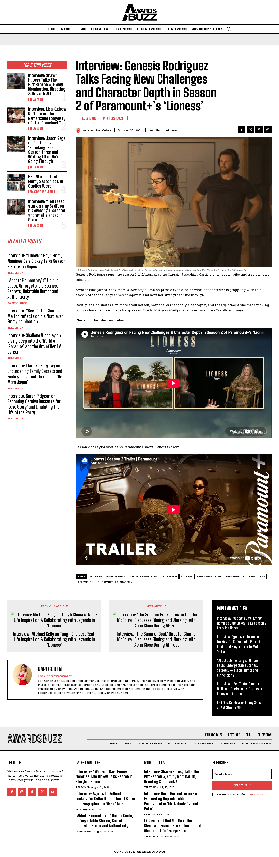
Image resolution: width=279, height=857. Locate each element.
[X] (250, 129)
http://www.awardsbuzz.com (55, 675)
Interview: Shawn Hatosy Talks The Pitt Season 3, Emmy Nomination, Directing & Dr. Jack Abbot (46, 84)
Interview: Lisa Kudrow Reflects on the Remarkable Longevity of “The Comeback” (47, 115)
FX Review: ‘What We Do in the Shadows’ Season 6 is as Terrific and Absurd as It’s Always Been (172, 825)
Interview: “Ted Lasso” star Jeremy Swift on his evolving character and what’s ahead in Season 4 (47, 210)
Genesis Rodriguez (144, 576)
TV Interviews (112, 118)
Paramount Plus (209, 576)
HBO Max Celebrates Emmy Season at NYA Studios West (45, 181)
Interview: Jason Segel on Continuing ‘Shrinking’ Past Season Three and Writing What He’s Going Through (47, 150)
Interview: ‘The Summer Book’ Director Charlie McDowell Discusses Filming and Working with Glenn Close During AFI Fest (156, 639)
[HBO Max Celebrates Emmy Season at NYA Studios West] (16, 182)
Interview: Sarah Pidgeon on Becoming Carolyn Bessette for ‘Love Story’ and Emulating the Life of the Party (34, 404)
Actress (95, 576)
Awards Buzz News (42, 191)
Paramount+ (235, 576)
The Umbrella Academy (115, 582)
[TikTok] (32, 792)
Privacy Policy (254, 794)
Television (36, 99)
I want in (239, 785)
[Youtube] (53, 792)
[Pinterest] (259, 129)
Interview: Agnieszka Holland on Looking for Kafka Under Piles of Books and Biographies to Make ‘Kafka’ (105, 798)
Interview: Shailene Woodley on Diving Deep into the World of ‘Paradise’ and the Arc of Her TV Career (34, 343)
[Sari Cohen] (79, 130)
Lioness (187, 576)
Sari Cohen (103, 130)
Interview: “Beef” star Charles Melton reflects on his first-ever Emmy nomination (35, 316)
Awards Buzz (17, 303)
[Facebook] (241, 129)
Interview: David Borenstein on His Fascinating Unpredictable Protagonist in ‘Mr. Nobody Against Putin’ (171, 801)
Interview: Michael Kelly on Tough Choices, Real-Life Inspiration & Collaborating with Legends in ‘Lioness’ (54, 639)
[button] (228, 28)
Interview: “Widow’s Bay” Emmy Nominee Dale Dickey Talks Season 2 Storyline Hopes (36, 261)
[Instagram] (22, 792)
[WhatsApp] (268, 129)
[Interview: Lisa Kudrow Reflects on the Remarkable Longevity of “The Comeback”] (16, 115)
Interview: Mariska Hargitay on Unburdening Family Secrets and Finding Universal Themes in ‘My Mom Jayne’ (34, 374)
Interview (169, 576)
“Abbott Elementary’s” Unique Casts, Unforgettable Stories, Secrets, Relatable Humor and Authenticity (33, 289)
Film (78, 809)
